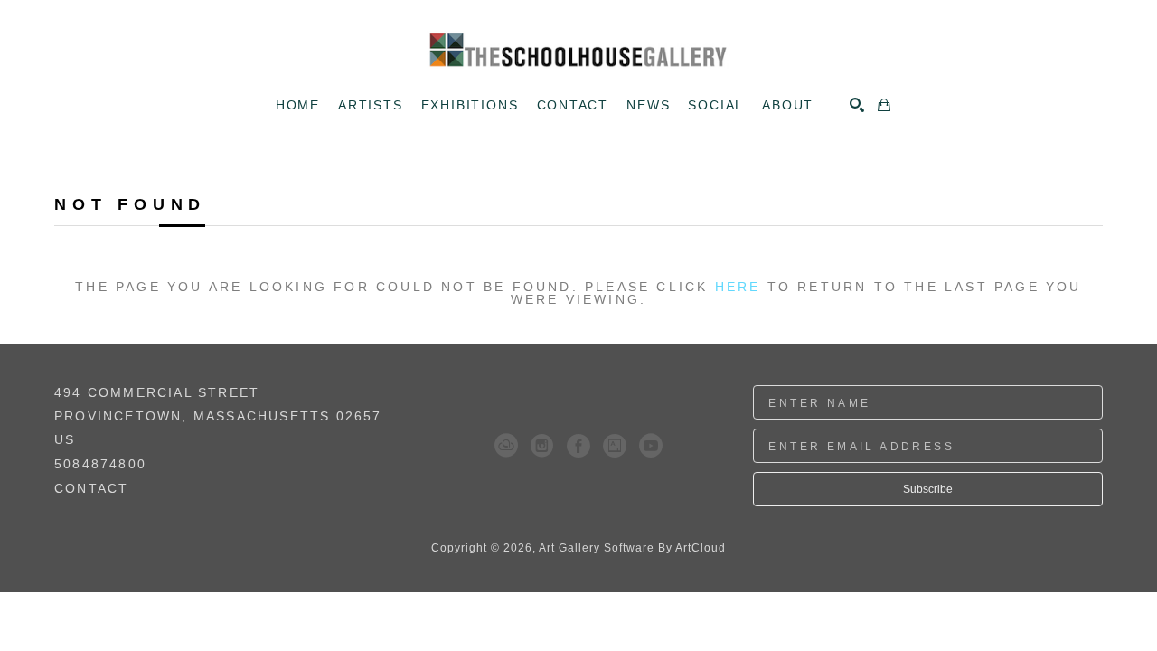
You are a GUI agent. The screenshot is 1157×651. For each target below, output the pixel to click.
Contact (91, 488)
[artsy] (614, 446)
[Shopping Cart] (884, 105)
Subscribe (928, 489)
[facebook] (578, 446)
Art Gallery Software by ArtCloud (632, 548)
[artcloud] (506, 446)
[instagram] (542, 446)
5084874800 (100, 464)
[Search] (857, 105)
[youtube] (651, 446)
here (738, 286)
